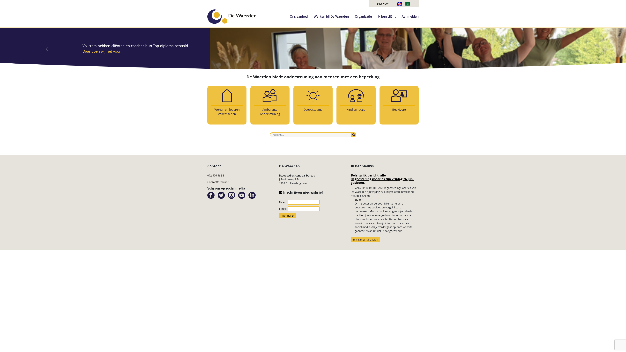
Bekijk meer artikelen (365, 239)
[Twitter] (221, 195)
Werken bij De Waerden (331, 16)
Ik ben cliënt (387, 16)
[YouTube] (241, 195)
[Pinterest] (252, 195)
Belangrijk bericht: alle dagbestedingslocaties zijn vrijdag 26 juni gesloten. (382, 179)
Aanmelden (410, 16)
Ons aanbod (299, 16)
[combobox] (310, 134)
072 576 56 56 (215, 175)
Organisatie (363, 16)
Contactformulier (218, 182)
